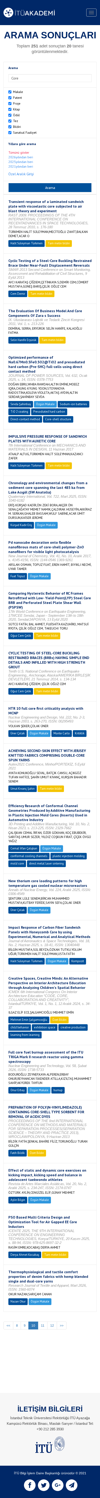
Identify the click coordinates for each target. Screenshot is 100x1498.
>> (61, 1325)
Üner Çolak (17, 733)
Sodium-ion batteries (73, 404)
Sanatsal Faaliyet (25, 132)
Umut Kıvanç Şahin (22, 789)
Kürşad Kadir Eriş (21, 525)
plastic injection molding (69, 856)
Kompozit (77, 961)
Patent (17, 98)
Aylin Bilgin (17, 1200)
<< (8, 1325)
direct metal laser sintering (46, 863)
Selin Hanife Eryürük (23, 340)
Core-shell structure (58, 419)
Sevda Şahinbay (20, 404)
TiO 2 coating (19, 412)
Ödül (16, 115)
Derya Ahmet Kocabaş (24, 1255)
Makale (18, 92)
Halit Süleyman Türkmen (26, 243)
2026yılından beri (20, 157)
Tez (15, 121)
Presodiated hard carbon (49, 412)
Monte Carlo (61, 733)
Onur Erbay (17, 1090)
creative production (73, 1027)
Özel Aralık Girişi (21, 174)
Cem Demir (17, 294)
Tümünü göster (18, 152)
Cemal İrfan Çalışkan (23, 848)
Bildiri (17, 127)
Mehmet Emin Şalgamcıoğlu (28, 1020)
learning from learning (25, 1035)
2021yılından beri (20, 166)
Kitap (16, 109)
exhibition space (44, 1027)
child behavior (19, 1027)
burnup (58, 1090)
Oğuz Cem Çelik (20, 636)
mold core (17, 863)
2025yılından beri (20, 162)
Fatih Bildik (17, 1153)
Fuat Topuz (17, 576)
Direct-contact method (25, 419)
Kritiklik (79, 733)
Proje (16, 103)
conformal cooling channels (28, 856)
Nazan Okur (18, 1301)
